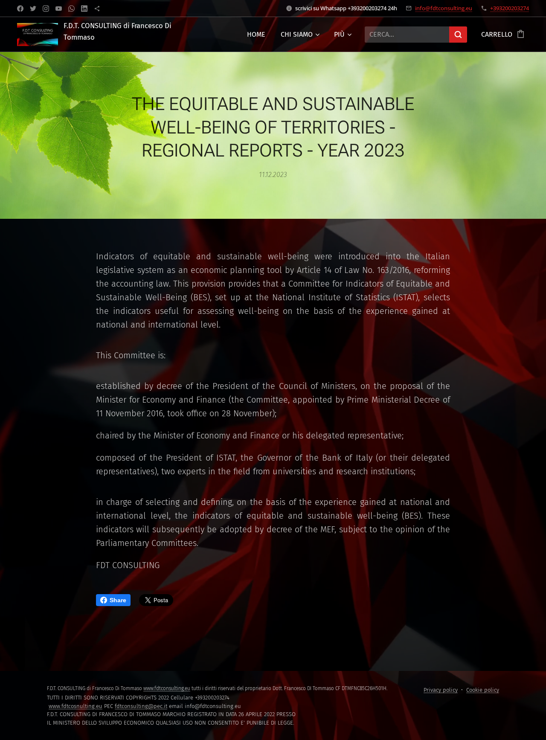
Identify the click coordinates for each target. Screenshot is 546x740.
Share (118, 600)
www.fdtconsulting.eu (166, 688)
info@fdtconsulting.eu (443, 8)
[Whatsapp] (71, 8)
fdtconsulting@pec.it (141, 706)
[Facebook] (20, 8)
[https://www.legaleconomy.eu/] (97, 8)
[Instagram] (46, 8)
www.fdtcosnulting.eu (75, 706)
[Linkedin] (84, 8)
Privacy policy (441, 690)
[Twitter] (33, 8)
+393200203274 (509, 8)
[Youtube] (58, 8)
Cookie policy (482, 690)
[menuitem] (256, 34)
